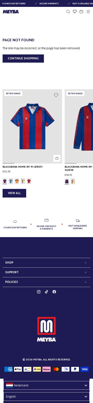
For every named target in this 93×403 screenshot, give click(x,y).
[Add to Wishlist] (56, 95)
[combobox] (46, 385)
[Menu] (88, 11)
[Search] (68, 11)
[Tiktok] (46, 292)
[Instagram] (39, 292)
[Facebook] (54, 292)
